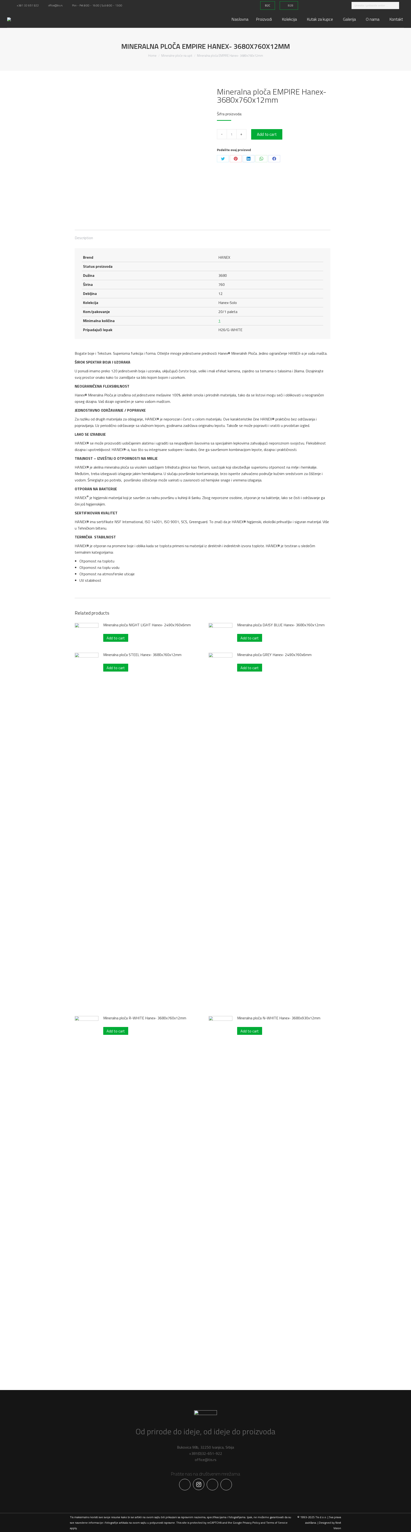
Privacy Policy (251, 1522)
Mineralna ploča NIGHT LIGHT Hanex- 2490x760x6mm (147, 625)
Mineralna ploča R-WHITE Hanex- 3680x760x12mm (144, 1018)
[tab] (84, 235)
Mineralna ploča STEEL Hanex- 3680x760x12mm (142, 655)
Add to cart (267, 134)
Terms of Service (277, 1522)
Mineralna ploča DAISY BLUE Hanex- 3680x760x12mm (281, 625)
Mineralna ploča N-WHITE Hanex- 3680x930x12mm (278, 1018)
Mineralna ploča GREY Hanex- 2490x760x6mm (274, 655)
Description (84, 238)
